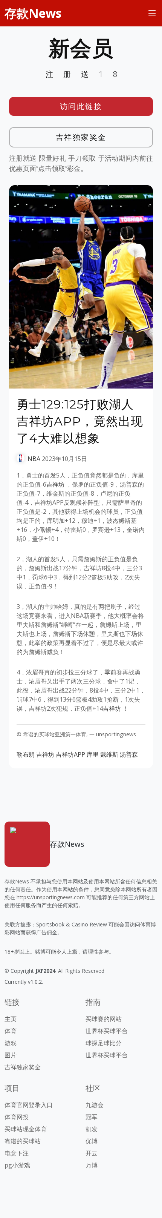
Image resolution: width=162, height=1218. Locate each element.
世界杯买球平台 (107, 1031)
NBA (34, 459)
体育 (11, 1031)
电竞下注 (17, 1153)
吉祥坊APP (70, 754)
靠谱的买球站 (23, 1141)
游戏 (11, 1043)
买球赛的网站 (104, 1019)
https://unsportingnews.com (51, 897)
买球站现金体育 (26, 1129)
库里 (93, 754)
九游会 (95, 1105)
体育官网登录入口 (29, 1105)
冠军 (92, 1117)
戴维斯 (109, 754)
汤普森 (129, 754)
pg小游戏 (17, 1165)
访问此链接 (81, 106)
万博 (92, 1165)
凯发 (92, 1129)
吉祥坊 (55, 484)
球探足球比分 (104, 1043)
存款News (33, 13)
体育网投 (17, 1117)
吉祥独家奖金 (81, 137)
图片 (11, 1055)
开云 (92, 1153)
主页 (11, 1019)
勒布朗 (26, 754)
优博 (92, 1141)
